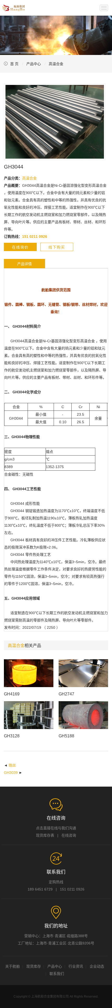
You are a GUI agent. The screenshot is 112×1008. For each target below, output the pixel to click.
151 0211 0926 (72, 889)
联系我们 (56, 974)
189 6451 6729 (40, 889)
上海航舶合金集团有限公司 (50, 996)
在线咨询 (68, 835)
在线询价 (20, 247)
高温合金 (56, 64)
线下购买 (56, 247)
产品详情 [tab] (24, 264)
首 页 (14, 64)
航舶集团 (13, 7)
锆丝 (12, 765)
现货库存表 (45, 835)
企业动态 (97, 966)
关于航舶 (12, 966)
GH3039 (11, 772)
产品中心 (33, 64)
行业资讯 (76, 966)
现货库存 (33, 966)
